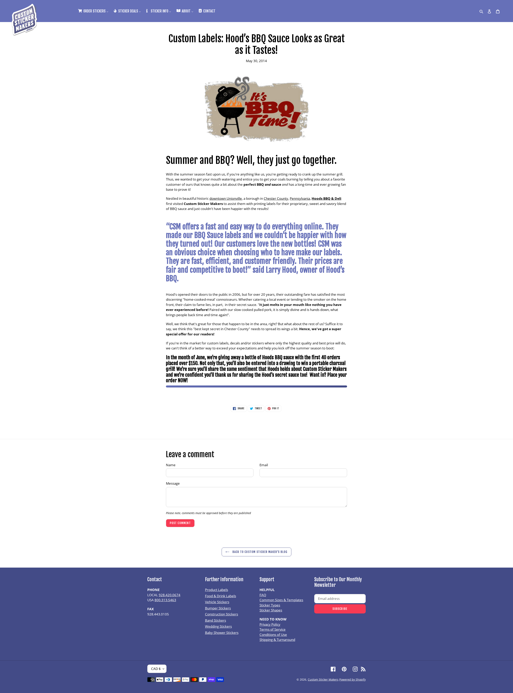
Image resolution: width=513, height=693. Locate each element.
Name (171, 465)
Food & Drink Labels (220, 596)
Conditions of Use (273, 634)
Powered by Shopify (352, 679)
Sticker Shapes (271, 610)
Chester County (276, 198)
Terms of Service (273, 629)
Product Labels (216, 589)
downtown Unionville (225, 198)
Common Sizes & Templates (281, 600)
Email (264, 465)
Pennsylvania (300, 198)
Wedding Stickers (218, 626)
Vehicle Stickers (217, 602)
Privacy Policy (270, 624)
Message (173, 483)
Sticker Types (270, 605)
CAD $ (156, 668)
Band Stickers (215, 620)
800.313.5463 (165, 600)
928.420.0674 (169, 595)
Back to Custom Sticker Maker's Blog (259, 552)
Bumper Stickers (218, 608)
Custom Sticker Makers (323, 679)
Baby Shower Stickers (221, 632)
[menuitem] (93, 11)
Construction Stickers (221, 614)
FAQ (263, 595)
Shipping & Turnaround (277, 639)
